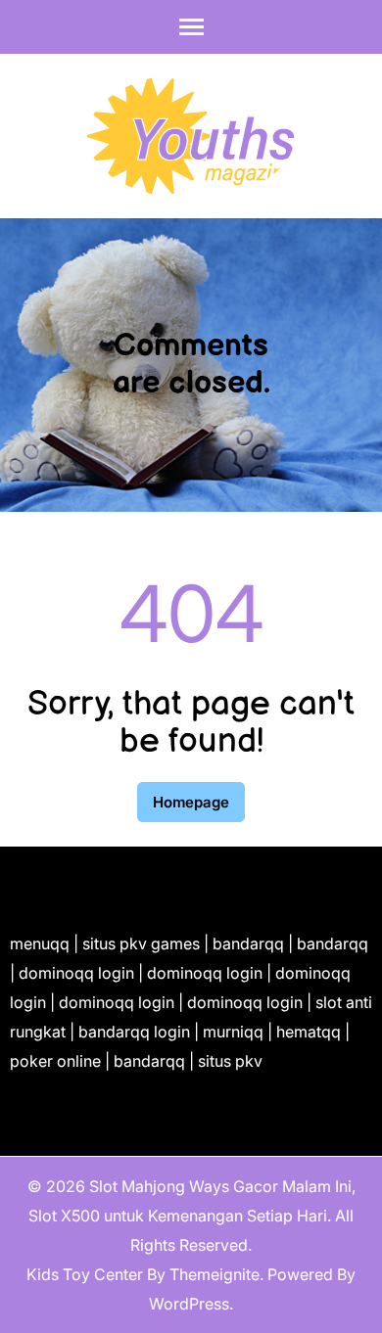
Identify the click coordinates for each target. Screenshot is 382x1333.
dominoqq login (76, 973)
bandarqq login (134, 1031)
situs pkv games (141, 943)
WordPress (189, 1303)
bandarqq (248, 943)
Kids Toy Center (84, 1274)
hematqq (308, 1031)
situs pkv (230, 1061)
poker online (55, 1061)
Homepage (191, 802)
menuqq (40, 943)
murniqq (233, 1031)
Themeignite (214, 1274)
